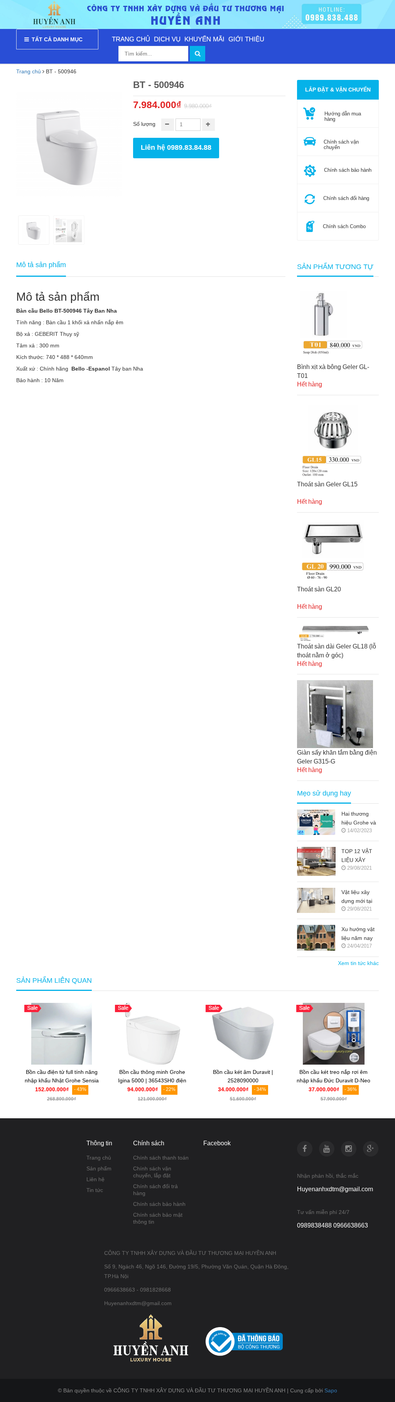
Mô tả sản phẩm (41, 265)
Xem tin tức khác (358, 963)
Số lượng (144, 124)
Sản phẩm (98, 1168)
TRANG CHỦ (131, 39)
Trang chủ (98, 1158)
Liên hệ (95, 1179)
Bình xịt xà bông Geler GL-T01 (333, 371)
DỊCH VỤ (167, 39)
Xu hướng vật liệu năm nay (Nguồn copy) (358, 934)
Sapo (330, 1390)
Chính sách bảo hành (159, 1204)
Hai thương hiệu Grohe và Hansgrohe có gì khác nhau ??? (358, 819)
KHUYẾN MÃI (204, 39)
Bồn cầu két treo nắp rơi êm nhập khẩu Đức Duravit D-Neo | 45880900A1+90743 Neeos (333, 1080)
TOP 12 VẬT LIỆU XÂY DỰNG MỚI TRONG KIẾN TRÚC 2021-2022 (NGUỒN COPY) (359, 856)
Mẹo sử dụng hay (324, 793)
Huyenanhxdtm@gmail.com (335, 1189)
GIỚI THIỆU (246, 39)
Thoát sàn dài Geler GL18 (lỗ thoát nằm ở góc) (336, 651)
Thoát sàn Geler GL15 (327, 484)
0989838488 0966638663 (332, 1225)
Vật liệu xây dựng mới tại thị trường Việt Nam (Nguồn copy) (358, 897)
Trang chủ (28, 71)
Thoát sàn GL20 (319, 589)
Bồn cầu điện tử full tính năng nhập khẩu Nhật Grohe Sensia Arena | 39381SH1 (62, 1080)
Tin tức (94, 1190)
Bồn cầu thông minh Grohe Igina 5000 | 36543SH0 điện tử (152, 1080)
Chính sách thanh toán (161, 1158)
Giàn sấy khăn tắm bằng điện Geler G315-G (337, 757)
